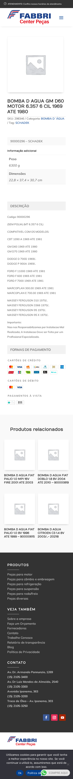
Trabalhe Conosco (20, 638)
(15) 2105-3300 (17, 686)
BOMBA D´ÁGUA (52, 118)
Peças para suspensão (23, 589)
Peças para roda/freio (22, 594)
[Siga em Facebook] (46, 717)
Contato (12, 633)
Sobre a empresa (19, 619)
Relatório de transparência (26, 643)
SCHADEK (22, 123)
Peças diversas (17, 598)
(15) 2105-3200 (17, 696)
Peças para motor (19, 574)
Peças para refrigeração (24, 584)
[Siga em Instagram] (54, 717)
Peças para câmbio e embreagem (30, 579)
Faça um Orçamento (21, 624)
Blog (10, 647)
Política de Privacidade (23, 652)
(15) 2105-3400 (17, 677)
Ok (20, 773)
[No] (68, 764)
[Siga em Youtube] (62, 717)
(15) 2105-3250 (17, 706)
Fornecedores (16, 628)
